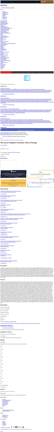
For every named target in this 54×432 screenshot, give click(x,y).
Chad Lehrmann (6, 325)
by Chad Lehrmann (3, 145)
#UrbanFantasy (23, 323)
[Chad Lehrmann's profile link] (8, 327)
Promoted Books (5, 14)
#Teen (15, 323)
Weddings (2, 67)
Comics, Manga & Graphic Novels (6, 28)
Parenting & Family (3, 49)
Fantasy (1, 34)
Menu (1, 9)
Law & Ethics (2, 42)
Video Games (2, 66)
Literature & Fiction (3, 44)
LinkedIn (4, 423)
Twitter (4, 421)
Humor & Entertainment (4, 41)
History (1, 38)
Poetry (1, 51)
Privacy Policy (5, 402)
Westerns (1, 68)
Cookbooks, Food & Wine (4, 30)
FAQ (3, 405)
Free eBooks (5, 13)
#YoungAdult (18, 323)
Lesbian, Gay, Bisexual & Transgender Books (8, 43)
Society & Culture (3, 58)
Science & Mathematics (4, 55)
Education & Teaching (4, 32)
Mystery (1, 46)
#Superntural (28, 323)
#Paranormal (6, 323)
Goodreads (4, 424)
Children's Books (3, 26)
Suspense (2, 61)
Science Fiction (3, 56)
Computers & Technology (4, 29)
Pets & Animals (3, 50)
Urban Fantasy (6, 321)
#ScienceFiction (11, 323)
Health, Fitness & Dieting (4, 36)
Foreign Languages (3, 35)
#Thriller (32, 323)
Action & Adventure (3, 20)
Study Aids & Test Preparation (5, 60)
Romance (2, 54)
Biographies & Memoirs (4, 23)
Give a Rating (2, 342)
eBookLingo (3, 5)
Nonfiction (2, 47)
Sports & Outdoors (3, 59)
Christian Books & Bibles (4, 27)
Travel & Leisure (3, 64)
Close (1, 138)
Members (4, 15)
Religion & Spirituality (4, 53)
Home (1, 132)
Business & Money (3, 24)
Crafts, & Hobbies (3, 31)
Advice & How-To (3, 21)
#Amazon (35, 323)
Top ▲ (1, 431)
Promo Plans (5, 17)
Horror (1, 40)
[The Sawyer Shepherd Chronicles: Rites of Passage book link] (14, 136)
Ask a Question (3, 335)
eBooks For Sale (5, 12)
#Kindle (38, 323)
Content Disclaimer (6, 401)
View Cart (4, 18)
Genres (4, 11)
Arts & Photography (3, 22)
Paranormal (2, 48)
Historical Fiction (3, 37)
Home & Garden (3, 39)
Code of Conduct (5, 403)
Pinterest (4, 422)
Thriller (1, 63)
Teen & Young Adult (3, 62)
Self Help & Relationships (4, 57)
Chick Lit (2, 25)
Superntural (11, 321)
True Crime (2, 65)
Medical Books (2, 45)
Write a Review (3, 393)
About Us (4, 399)
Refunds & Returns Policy (7, 400)
